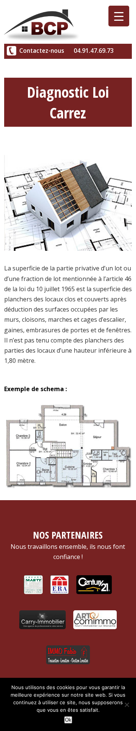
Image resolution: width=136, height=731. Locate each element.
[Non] (126, 704)
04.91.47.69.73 (94, 51)
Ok (68, 720)
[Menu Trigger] (118, 16)
